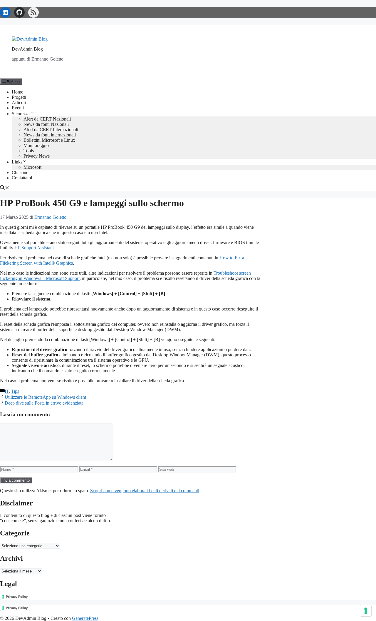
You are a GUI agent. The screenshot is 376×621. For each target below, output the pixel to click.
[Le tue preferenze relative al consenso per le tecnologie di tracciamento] (365, 610)
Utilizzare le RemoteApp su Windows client (45, 397)
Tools (29, 150)
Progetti (19, 97)
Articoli (19, 102)
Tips (15, 391)
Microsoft (32, 167)
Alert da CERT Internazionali (51, 129)
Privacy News (37, 155)
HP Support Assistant (34, 247)
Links (17, 161)
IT (7, 391)
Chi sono (20, 172)
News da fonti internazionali (50, 134)
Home (17, 91)
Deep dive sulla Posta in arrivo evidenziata (44, 402)
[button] (4, 188)
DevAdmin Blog (27, 48)
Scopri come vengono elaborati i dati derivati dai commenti (144, 490)
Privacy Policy (17, 597)
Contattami (22, 177)
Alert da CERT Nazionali (47, 118)
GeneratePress (85, 618)
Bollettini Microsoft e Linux (49, 140)
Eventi (18, 107)
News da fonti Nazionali (46, 124)
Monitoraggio (36, 145)
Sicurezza (21, 113)
